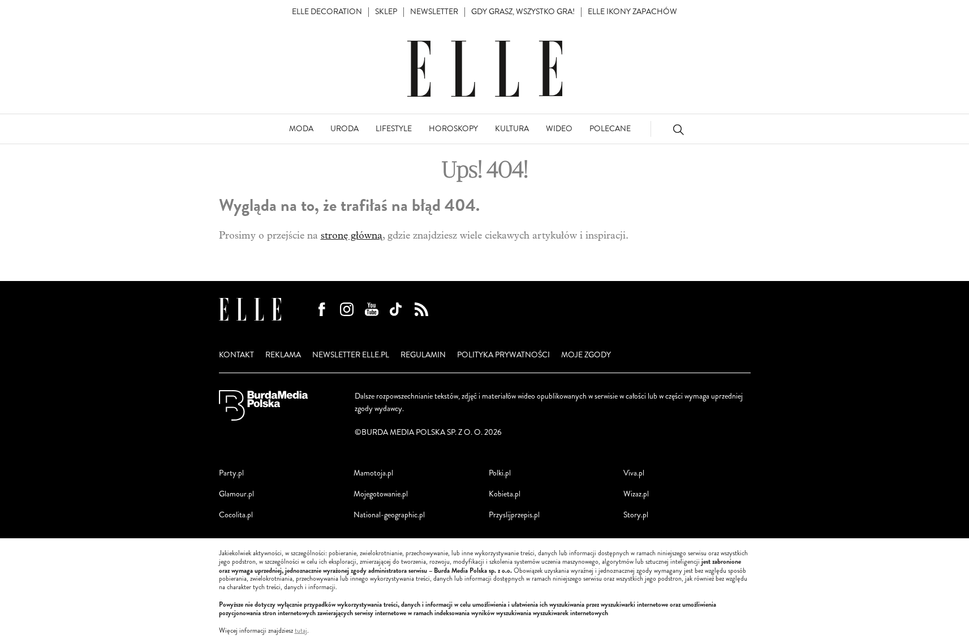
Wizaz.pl (636, 494)
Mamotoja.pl (373, 473)
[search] (678, 129)
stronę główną (351, 235)
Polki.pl (500, 473)
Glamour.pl (236, 494)
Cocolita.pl (236, 514)
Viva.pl (633, 473)
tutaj (301, 631)
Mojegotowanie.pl (381, 494)
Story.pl (635, 514)
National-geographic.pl (389, 514)
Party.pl (231, 473)
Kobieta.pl (504, 494)
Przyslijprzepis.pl (514, 514)
